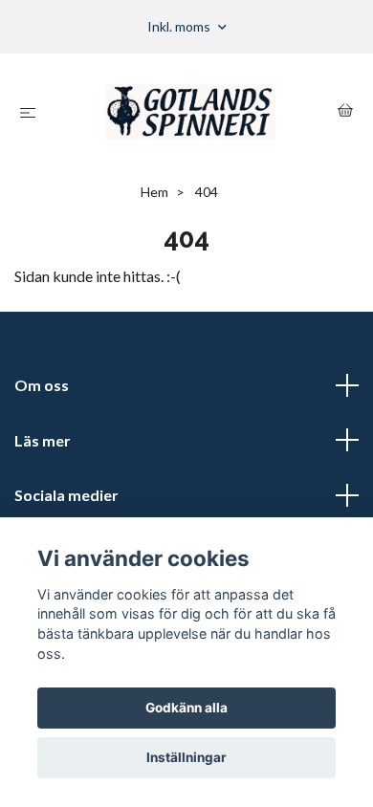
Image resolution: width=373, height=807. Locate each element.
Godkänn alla (186, 707)
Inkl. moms (180, 26)
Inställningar (186, 757)
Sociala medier (66, 495)
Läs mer (42, 440)
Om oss (41, 385)
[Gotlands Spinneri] (190, 112)
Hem (154, 192)
